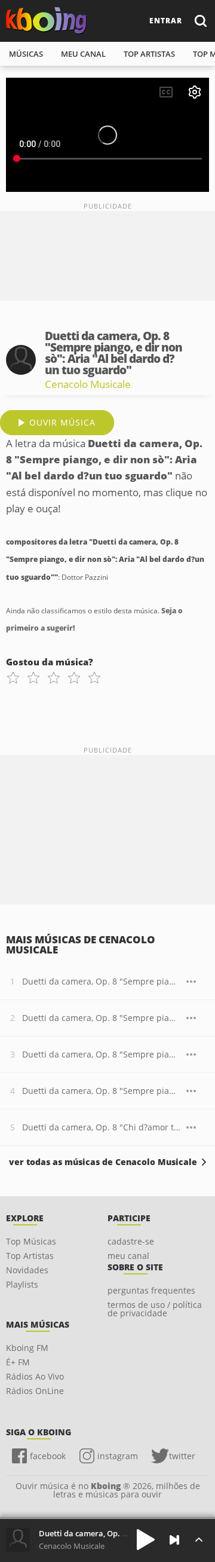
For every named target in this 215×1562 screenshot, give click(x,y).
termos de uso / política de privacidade (155, 1309)
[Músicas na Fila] (198, 1539)
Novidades (27, 1270)
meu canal (83, 53)
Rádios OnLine (35, 1390)
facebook (48, 1456)
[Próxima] (174, 1540)
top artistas (149, 53)
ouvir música (62, 422)
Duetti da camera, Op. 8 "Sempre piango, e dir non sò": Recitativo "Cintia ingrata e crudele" (101, 1054)
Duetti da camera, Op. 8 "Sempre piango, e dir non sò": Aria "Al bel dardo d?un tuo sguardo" (101, 1090)
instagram (117, 1456)
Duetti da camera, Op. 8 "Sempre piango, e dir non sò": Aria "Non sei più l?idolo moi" (101, 1017)
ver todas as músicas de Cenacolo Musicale (103, 1162)
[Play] (146, 1539)
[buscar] (200, 20)
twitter (182, 1456)
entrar (165, 21)
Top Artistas (30, 1255)
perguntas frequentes (151, 1290)
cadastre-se (131, 1241)
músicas (26, 53)
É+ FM (18, 1362)
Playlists (22, 1284)
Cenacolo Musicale (88, 384)
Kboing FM (27, 1347)
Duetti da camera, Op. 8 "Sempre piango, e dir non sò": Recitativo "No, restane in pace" (101, 981)
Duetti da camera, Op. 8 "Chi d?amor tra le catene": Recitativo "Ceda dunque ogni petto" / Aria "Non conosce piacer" (101, 1127)
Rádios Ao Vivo (35, 1376)
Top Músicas (31, 1241)
